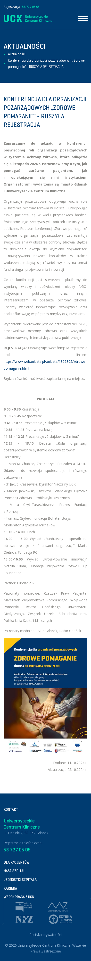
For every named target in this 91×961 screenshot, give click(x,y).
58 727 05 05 (31, 6)
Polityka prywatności (45, 934)
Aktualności (16, 54)
